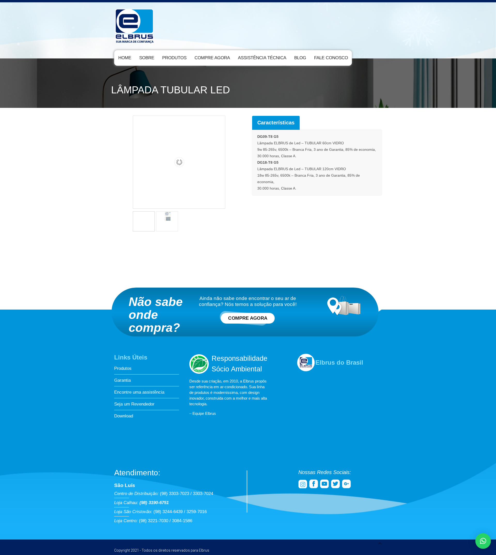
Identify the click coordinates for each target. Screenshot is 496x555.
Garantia (122, 380)
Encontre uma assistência (139, 392)
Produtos (122, 368)
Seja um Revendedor (134, 404)
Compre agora (248, 318)
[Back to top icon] (380, 544)
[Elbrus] (134, 24)
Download (123, 416)
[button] (483, 541)
